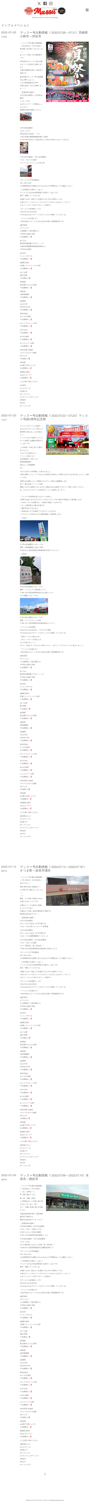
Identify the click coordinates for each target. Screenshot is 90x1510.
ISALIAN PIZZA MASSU (40, 1500)
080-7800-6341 (26, 183)
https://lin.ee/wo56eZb (28, 212)
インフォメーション (15, 25)
